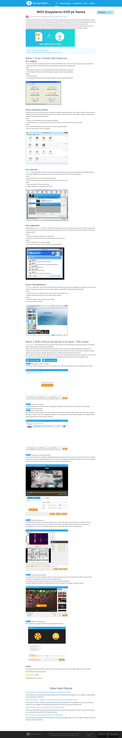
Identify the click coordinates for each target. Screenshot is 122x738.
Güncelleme (77, 3)
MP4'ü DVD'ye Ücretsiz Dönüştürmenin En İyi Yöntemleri (44, 715)
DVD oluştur (64, 16)
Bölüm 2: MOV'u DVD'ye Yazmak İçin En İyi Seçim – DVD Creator (44, 52)
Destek (92, 3)
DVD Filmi (28, 172)
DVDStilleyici (29, 287)
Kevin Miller (56, 16)
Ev (57, 3)
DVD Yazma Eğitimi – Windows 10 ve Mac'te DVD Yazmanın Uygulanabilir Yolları (51, 700)
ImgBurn (28, 63)
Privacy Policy (113, 734)
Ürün (85, 3)
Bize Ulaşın (78, 733)
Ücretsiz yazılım (65, 3)
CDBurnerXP (37, 228)
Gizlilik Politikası (70, 733)
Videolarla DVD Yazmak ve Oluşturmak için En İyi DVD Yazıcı (45, 707)
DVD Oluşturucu (30, 344)
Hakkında (63, 733)
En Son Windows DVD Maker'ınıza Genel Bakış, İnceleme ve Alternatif (48, 692)
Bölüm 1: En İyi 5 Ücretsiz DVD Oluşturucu (38, 50)
